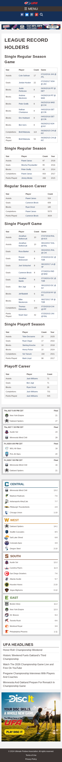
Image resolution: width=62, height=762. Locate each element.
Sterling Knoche (29, 345)
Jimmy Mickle (26, 178)
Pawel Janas (26, 161)
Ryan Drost (30, 207)
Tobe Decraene (28, 337)
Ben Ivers (22, 125)
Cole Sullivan (24, 76)
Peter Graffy (23, 104)
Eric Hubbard (24, 118)
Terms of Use (31, 755)
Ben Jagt (22, 287)
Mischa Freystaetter (29, 165)
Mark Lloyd (26, 358)
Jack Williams (32, 379)
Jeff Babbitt (23, 294)
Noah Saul (23, 315)
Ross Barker (24, 251)
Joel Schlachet (25, 266)
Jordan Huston (25, 83)
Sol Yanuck (27, 354)
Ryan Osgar (27, 341)
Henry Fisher (27, 350)
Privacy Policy (31, 759)
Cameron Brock (32, 203)
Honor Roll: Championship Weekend (22, 650)
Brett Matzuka (24, 132)
